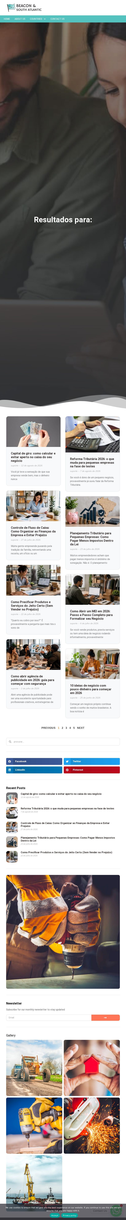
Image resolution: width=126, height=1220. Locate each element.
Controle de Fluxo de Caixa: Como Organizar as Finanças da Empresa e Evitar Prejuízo (33, 531)
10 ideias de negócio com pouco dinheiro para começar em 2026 (90, 689)
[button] (34, 761)
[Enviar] (105, 1018)
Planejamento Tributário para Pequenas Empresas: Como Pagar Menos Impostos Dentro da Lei (91, 538)
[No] (121, 1211)
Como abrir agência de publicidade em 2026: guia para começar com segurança (32, 680)
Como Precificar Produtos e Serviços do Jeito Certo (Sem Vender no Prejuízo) (32, 605)
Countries (36, 19)
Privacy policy (69, 1215)
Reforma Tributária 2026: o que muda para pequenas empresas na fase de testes (92, 462)
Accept (54, 1215)
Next (81, 728)
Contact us (58, 19)
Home (7, 19)
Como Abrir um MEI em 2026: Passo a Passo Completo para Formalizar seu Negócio (91, 614)
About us (20, 19)
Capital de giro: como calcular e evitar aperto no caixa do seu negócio (33, 457)
